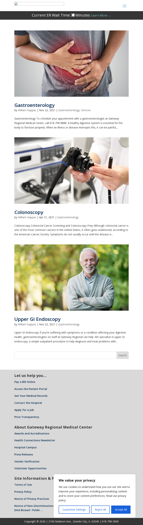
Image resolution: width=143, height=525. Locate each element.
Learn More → (101, 15)
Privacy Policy (23, 491)
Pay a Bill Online (24, 382)
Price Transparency (26, 417)
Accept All (121, 509)
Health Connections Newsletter (34, 440)
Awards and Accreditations (31, 433)
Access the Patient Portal (30, 389)
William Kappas (27, 110)
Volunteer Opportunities (30, 468)
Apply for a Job (24, 410)
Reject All (100, 509)
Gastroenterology (34, 105)
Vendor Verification (26, 461)
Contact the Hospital (28, 403)
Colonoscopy (28, 212)
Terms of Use (23, 484)
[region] (95, 496)
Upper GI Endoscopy (37, 319)
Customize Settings (74, 509)
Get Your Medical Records (30, 396)
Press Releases (23, 454)
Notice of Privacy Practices (31, 499)
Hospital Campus (25, 447)
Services (86, 110)
